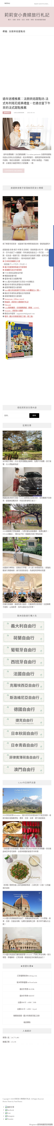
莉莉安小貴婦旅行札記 (27, 15)
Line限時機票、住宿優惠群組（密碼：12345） (22, 308)
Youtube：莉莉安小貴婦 (14, 311)
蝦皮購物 (27, 1022)
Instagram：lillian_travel (14, 299)
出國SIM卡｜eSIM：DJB (27, 1002)
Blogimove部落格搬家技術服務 (41, 1124)
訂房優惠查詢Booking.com (27, 976)
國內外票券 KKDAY (27, 996)
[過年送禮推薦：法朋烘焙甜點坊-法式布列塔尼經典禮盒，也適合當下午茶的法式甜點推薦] (27, 134)
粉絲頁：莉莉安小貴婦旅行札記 (17, 302)
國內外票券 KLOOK (27, 989)
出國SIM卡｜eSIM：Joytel (27, 1009)
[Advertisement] (27, 69)
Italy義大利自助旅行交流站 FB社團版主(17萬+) (22, 290)
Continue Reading (13, 171)
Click (51, 258)
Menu (7, 3)
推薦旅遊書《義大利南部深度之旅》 (27, 1016)
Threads (8, 305)
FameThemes (18, 1101)
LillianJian (19, 112)
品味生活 (7, 112)
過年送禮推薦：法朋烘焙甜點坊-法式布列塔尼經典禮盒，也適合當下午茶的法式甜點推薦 (26, 103)
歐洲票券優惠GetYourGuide (27, 982)
